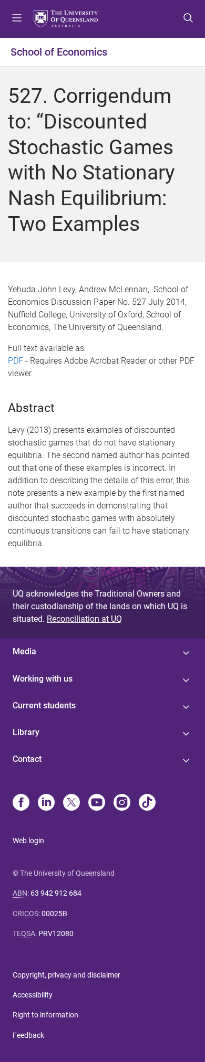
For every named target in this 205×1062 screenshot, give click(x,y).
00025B (54, 913)
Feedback (28, 1035)
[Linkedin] (46, 803)
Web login (28, 840)
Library (26, 732)
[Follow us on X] (71, 803)
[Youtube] (96, 803)
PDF (15, 361)
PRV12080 (56, 933)
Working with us (43, 679)
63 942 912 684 (55, 893)
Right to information (45, 1015)
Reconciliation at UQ (84, 619)
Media (24, 651)
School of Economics (59, 52)
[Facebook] (21, 803)
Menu (17, 19)
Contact (27, 759)
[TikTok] (147, 803)
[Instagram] (122, 803)
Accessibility (33, 995)
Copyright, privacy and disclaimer (66, 975)
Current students (44, 705)
